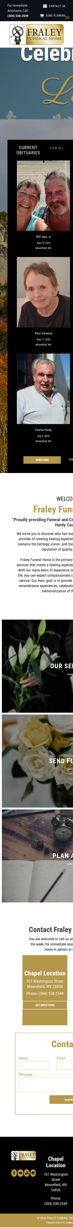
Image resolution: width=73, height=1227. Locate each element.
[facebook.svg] (14, 1175)
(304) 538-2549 (17, 16)
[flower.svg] (33, 1175)
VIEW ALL (56, 148)
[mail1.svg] (20, 1175)
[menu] (67, 17)
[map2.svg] (27, 1175)
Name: (23, 1058)
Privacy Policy (55, 1222)
